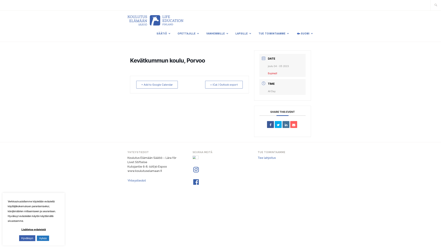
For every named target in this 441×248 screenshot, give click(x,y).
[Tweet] (278, 124)
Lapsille (241, 33)
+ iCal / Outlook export (224, 84)
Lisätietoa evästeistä (33, 229)
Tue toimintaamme (272, 33)
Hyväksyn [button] (27, 238)
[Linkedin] (286, 124)
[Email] (293, 124)
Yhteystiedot (136, 180)
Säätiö (162, 33)
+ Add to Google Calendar (157, 84)
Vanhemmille (215, 33)
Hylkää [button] (43, 238)
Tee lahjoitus (267, 157)
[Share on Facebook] (270, 124)
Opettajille (187, 33)
